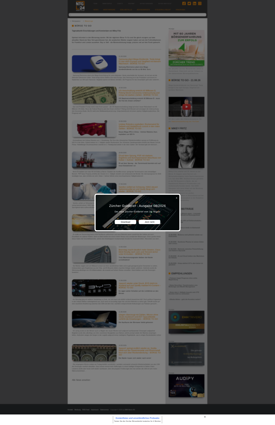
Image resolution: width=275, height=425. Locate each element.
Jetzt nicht (149, 222)
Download (125, 222)
